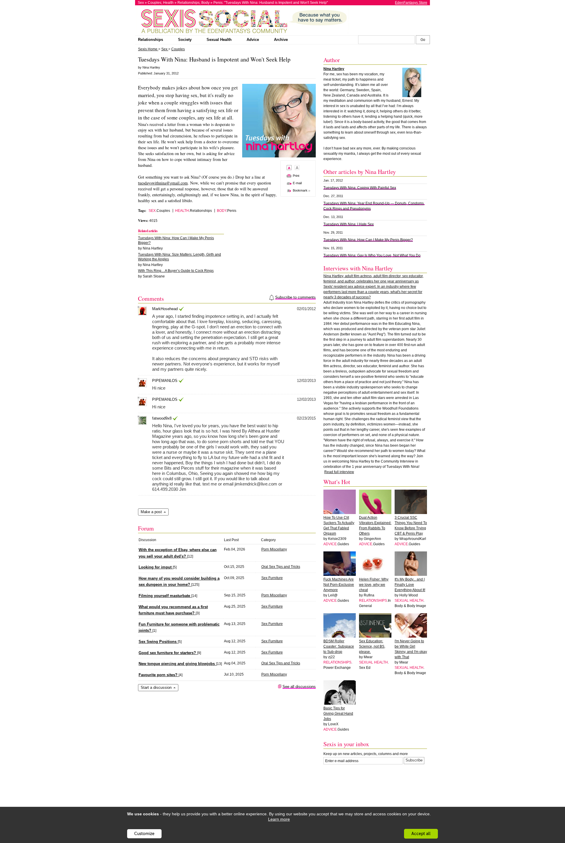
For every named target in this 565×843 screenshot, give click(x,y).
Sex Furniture (272, 578)
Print (296, 175)
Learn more (279, 819)
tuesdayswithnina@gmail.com (163, 183)
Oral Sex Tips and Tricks (280, 567)
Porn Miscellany (274, 549)
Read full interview (339, 472)
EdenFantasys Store (411, 3)
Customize (144, 834)
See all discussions (299, 686)
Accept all (421, 834)
